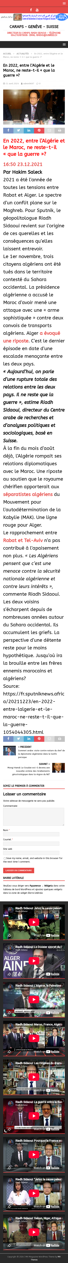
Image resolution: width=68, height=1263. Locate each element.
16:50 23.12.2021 (23, 164)
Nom (6, 830)
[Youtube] (37, 10)
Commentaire (10, 806)
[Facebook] (31, 10)
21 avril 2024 (12, 83)
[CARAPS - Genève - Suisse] (34, 18)
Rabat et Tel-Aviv (23, 540)
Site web (7, 849)
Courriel (7, 839)
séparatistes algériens (28, 494)
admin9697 (28, 83)
